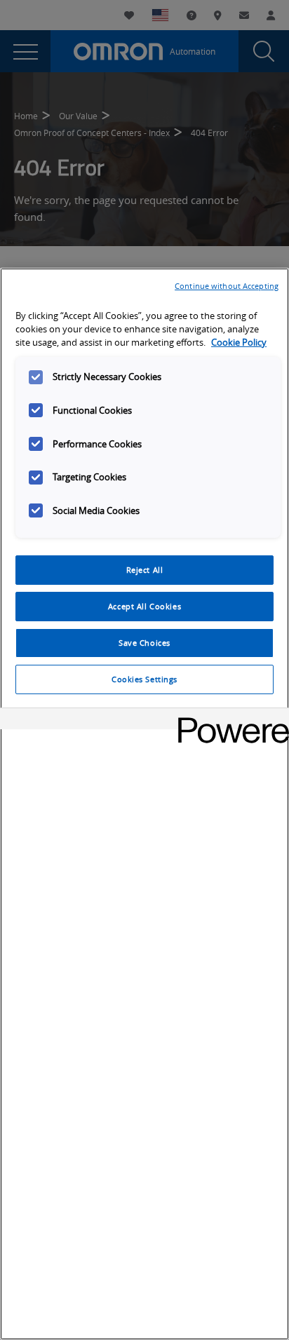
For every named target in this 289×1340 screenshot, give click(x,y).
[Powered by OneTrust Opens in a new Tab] (228, 720)
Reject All (144, 569)
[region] (144, 804)
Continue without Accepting (226, 285)
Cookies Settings (144, 679)
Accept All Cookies (144, 606)
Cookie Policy (239, 342)
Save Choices (144, 642)
